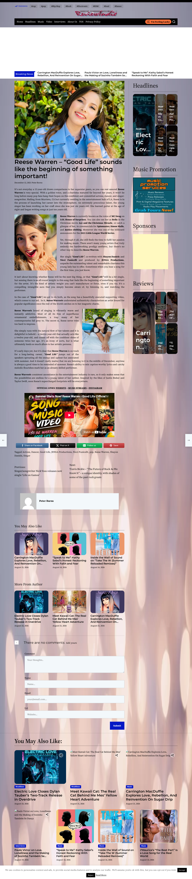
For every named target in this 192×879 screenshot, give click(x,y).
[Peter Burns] (28, 501)
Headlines (30, 21)
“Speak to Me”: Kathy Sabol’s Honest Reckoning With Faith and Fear (152, 74)
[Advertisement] (96, 50)
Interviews (59, 21)
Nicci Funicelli (80, 451)
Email (28, 693)
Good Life (45, 451)
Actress (26, 451)
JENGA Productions (61, 451)
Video (49, 21)
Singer (26, 455)
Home (20, 21)
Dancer (35, 451)
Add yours (71, 642)
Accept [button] (182, 870)
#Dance (118, 6)
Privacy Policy (93, 21)
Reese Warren (102, 451)
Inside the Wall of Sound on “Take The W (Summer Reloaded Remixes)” (107, 560)
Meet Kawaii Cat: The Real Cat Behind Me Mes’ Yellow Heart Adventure (69, 618)
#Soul (106, 6)
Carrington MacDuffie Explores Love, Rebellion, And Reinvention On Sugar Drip (59, 75)
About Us (72, 21)
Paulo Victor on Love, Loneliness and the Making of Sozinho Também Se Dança (106, 75)
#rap (33, 6)
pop (91, 451)
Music (41, 21)
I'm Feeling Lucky (160, 21)
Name (28, 677)
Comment (30, 653)
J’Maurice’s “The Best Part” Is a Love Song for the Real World (159, 853)
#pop (43, 6)
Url (26, 708)
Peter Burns (37, 182)
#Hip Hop (55, 6)
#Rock (68, 6)
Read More (101, 875)
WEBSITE (61, 387)
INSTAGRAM (95, 387)
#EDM (96, 6)
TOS (81, 21)
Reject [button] (90, 875)
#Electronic (82, 6)
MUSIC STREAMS (77, 387)
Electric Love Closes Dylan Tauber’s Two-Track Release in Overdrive (31, 618)
